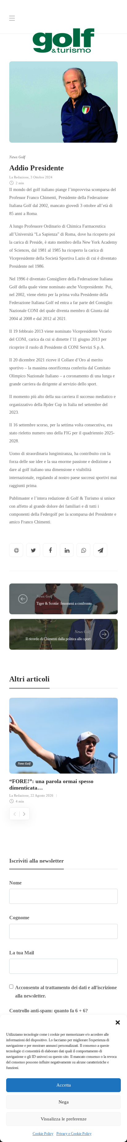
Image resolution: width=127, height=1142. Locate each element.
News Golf (17, 157)
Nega (64, 1101)
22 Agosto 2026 (42, 795)
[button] (118, 1022)
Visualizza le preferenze (64, 1118)
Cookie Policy (43, 1134)
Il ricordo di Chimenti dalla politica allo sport (58, 639)
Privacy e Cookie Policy (74, 1134)
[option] (63, 749)
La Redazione (19, 177)
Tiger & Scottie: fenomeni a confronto (64, 603)
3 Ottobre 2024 (41, 177)
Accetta (63, 1085)
